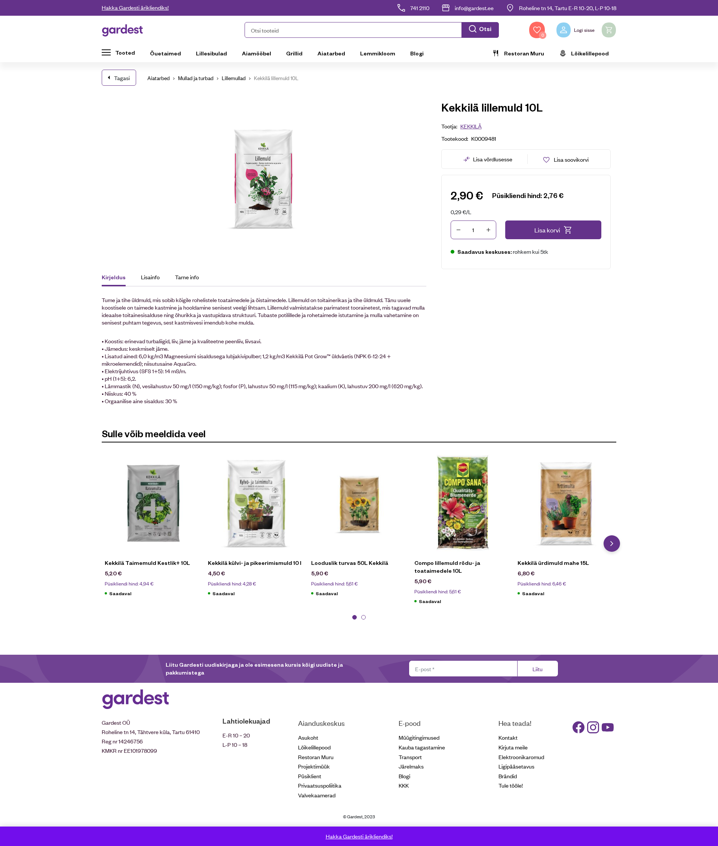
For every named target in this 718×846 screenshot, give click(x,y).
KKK (404, 785)
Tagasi (122, 78)
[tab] (117, 278)
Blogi (417, 53)
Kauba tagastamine (422, 747)
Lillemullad (234, 78)
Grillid (294, 53)
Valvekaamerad (316, 795)
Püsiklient (309, 776)
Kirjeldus (114, 277)
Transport (410, 757)
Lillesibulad (211, 53)
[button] (372, 30)
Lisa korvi (547, 230)
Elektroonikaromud (521, 757)
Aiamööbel (256, 53)
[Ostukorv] (608, 29)
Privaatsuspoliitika (319, 785)
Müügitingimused (419, 737)
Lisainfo (150, 277)
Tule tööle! (510, 785)
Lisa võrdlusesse (492, 159)
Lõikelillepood (590, 53)
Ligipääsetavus (516, 766)
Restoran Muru (524, 53)
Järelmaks (411, 766)
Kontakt (508, 737)
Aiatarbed (331, 53)
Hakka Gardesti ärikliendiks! (135, 7)
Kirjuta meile (513, 747)
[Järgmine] (612, 543)
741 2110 (419, 8)
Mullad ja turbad (196, 78)
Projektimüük (314, 766)
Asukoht (308, 737)
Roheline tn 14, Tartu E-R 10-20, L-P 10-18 (567, 8)
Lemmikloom (377, 53)
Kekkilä (471, 126)
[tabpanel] (153, 529)
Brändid (507, 776)
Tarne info (187, 277)
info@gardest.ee (474, 8)
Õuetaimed (165, 53)
